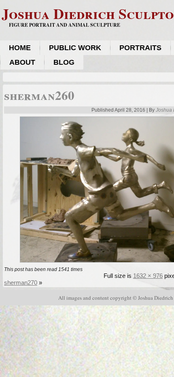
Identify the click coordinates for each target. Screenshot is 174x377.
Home (20, 48)
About (22, 62)
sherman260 (39, 95)
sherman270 (20, 282)
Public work (75, 48)
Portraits (140, 48)
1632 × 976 (148, 275)
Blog (63, 62)
